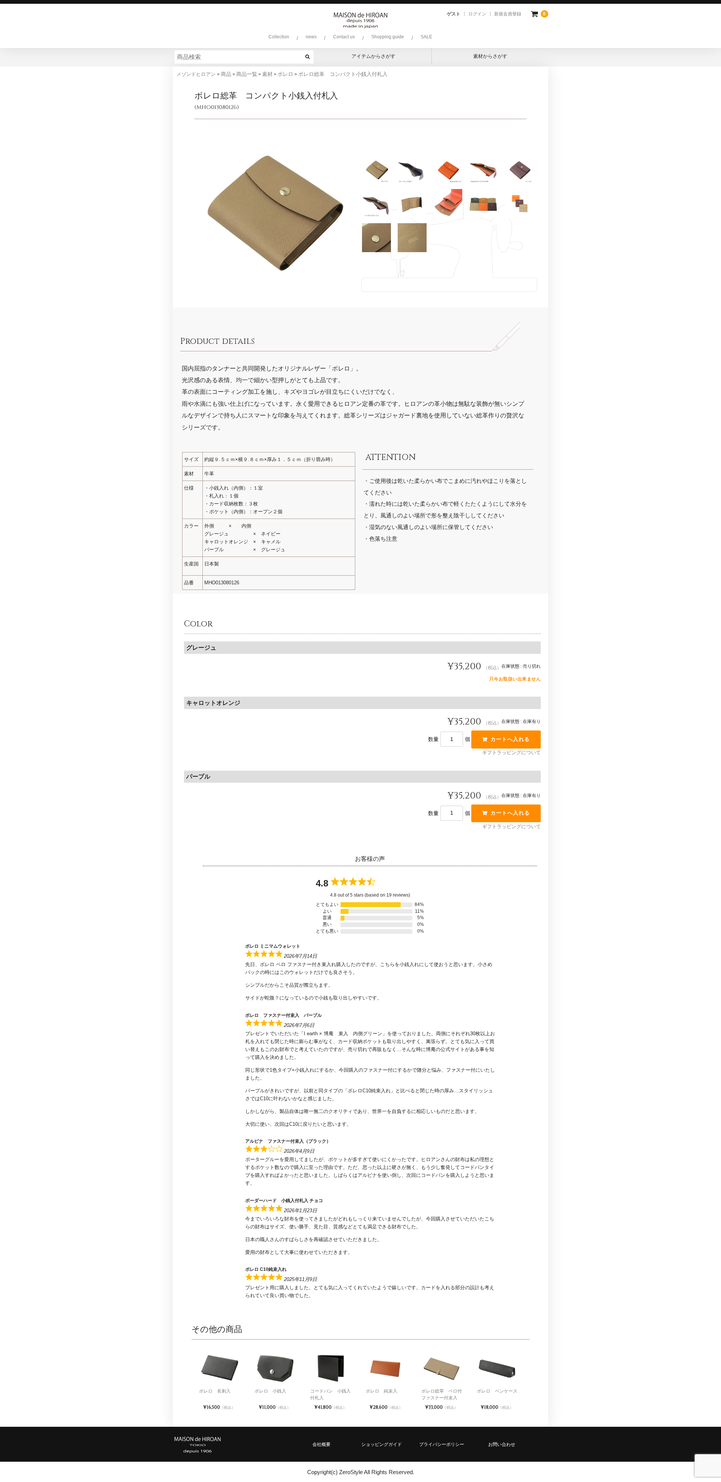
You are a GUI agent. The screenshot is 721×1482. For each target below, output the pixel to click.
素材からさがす (490, 56)
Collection (278, 37)
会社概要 (321, 1444)
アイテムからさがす (373, 56)
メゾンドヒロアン (196, 74)
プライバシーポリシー (441, 1444)
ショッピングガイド (381, 1444)
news (311, 37)
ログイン (477, 14)
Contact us (344, 37)
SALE (426, 37)
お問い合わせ (501, 1444)
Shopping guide (387, 37)
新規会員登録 (507, 14)
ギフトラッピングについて (511, 752)
